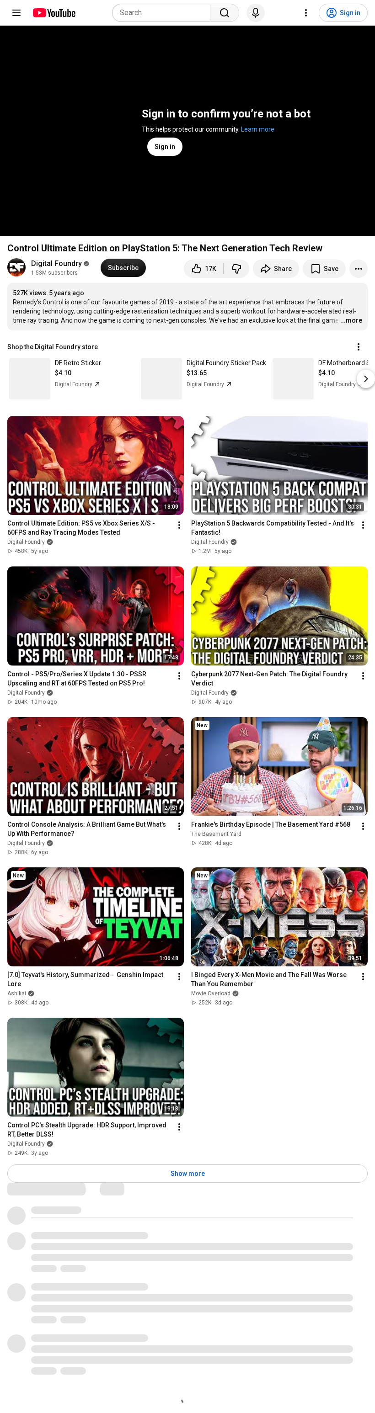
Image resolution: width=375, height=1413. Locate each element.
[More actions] (358, 269)
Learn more (257, 129)
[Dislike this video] (236, 269)
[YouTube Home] (54, 13)
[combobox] (164, 12)
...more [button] (351, 320)
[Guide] (16, 12)
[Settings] (305, 12)
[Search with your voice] (255, 13)
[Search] (224, 13)
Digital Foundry (56, 263)
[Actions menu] (358, 347)
